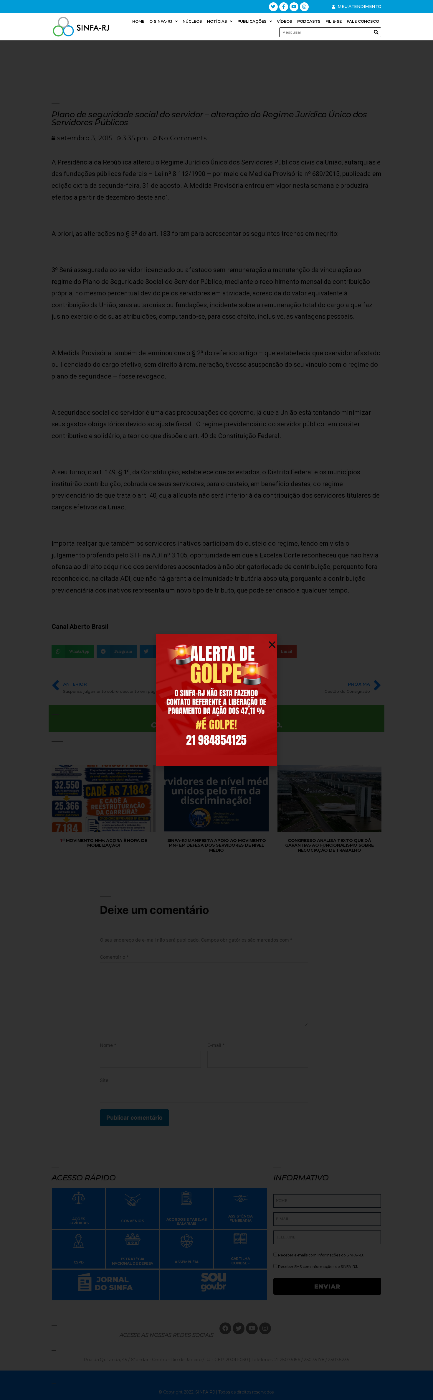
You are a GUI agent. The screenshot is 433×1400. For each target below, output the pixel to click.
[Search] (376, 32)
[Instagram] (304, 6)
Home (138, 21)
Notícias (217, 21)
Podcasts (308, 21)
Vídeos (284, 21)
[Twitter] (273, 6)
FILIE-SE (333, 21)
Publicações (252, 21)
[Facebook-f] (283, 6)
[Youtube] (294, 6)
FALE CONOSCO (363, 21)
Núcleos (192, 21)
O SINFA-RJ (160, 21)
